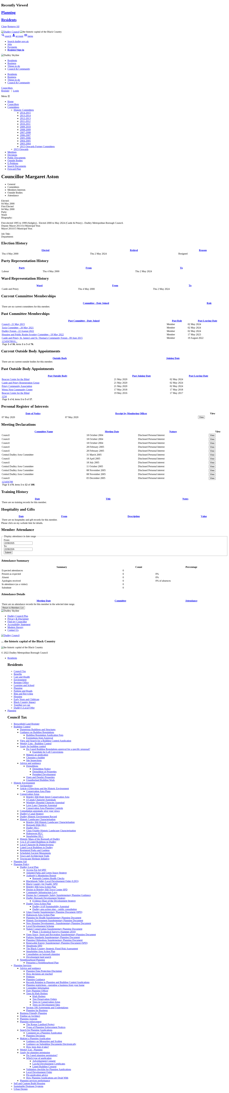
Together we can (22, 705)
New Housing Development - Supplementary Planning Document (58, 923)
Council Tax (20, 671)
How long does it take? (37, 1047)
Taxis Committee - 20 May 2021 (18, 327)
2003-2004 (25, 143)
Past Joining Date (141, 376)
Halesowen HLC (34, 833)
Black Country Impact (25, 702)
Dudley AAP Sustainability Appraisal (50, 906)
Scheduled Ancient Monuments (35, 853)
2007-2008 (25, 132)
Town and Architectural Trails (34, 856)
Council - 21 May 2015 (13, 324)
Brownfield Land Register (26, 724)
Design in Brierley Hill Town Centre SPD (46, 889)
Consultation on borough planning (43, 954)
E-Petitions (12, 163)
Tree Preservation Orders (44, 999)
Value (204, 516)
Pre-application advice (37, 1075)
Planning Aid (20, 861)
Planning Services (22, 965)
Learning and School (24, 685)
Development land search (38, 957)
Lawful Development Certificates (48, 1063)
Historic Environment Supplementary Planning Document (54, 920)
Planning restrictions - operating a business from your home (55, 985)
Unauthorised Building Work (40, 780)
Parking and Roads (23, 691)
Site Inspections (34, 760)
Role (209, 303)
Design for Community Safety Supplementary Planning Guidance (58, 895)
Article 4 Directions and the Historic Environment (44, 788)
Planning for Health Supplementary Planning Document (53, 917)
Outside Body (60, 358)
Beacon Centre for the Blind (15, 379)
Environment (20, 679)
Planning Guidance (35, 979)
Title (108, 498)
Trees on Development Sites (46, 1004)
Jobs (9, 44)
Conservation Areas (29, 794)
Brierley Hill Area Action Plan (41, 886)
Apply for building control (33, 746)
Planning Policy (21, 864)
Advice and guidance (30, 763)
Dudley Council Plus (17, 616)
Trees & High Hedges (37, 993)
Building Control (22, 726)
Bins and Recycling (23, 693)
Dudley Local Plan (29, 867)
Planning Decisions (35, 1035)
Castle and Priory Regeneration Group (20, 382)
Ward (39, 285)
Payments (12, 47)
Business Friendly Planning (33, 1013)
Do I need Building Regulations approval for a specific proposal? (58, 749)
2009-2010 (25, 126)
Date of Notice (33, 413)
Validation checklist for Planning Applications (48, 1069)
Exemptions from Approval (39, 738)
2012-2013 (25, 118)
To (181, 268)
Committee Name (44, 431)
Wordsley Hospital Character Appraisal (45, 802)
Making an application (37, 754)
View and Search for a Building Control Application (45, 740)
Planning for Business (37, 1010)
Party (22, 268)
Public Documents (16, 157)
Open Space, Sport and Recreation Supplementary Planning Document (61, 934)
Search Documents (16, 166)
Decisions (12, 155)
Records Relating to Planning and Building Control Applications (57, 982)
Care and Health (22, 677)
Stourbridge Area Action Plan (40, 951)
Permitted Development (44, 774)
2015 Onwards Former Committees (37, 146)
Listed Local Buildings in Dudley (36, 847)
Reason (203, 250)
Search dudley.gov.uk (18, 41)
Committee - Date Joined (96, 303)
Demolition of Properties (44, 771)
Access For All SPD (36, 870)
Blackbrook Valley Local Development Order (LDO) (52, 881)
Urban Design (21, 1089)
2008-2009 (25, 129)
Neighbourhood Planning (32, 959)
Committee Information (37, 988)
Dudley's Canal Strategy (32, 813)
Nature (173, 431)
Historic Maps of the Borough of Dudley (40, 839)
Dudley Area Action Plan (38, 903)
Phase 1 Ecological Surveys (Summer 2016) (54, 931)
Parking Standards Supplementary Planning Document (53, 937)
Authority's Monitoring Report (41, 875)
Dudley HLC (32, 827)
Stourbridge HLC (34, 836)
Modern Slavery (15, 627)
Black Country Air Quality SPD (42, 884)
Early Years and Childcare (26, 699)
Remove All (13, 26)
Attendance (191, 600)
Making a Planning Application (35, 1038)
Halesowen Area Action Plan (40, 915)
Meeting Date (112, 431)
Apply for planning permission (35, 1052)
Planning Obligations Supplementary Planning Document (54, 940)
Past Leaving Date (207, 320)
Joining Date (173, 358)
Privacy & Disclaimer (18, 619)
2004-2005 (25, 141)
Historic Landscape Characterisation (37, 819)
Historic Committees (24, 110)
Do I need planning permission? (41, 1055)
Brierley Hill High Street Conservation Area (47, 797)
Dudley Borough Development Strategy (45, 898)
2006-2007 (25, 135)
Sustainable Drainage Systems (28, 1086)
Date (37, 498)
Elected (45, 250)
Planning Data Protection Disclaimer (44, 971)
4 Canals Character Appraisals (41, 799)
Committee (120, 600)
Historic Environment (24, 783)
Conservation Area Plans (38, 791)
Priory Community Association (17, 386)
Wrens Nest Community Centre (17, 389)
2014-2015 (25, 112)
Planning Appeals (28, 1018)
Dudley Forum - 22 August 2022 (18, 331)
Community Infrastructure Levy (41, 892)
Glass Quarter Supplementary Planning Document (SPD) (54, 912)
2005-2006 (25, 138)
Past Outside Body (57, 376)
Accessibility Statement (18, 624)
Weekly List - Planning (31, 1049)
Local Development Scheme (40, 926)
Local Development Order (39, 1072)
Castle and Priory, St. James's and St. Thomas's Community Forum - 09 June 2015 (42, 338)
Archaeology (26, 785)
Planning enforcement (30, 1021)
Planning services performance (35, 1080)
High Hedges (38, 996)
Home (10, 101)
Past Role (177, 320)
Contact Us (13, 630)
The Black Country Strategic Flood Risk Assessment (52, 948)
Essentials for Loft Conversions (47, 752)
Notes (185, 498)
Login (16, 90)
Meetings (12, 152)
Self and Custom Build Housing (29, 1083)
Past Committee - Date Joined (84, 320)
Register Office (21, 682)
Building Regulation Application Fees (44, 735)
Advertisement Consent (43, 1061)
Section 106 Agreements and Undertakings (47, 1007)
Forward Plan (14, 169)
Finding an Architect (30, 1016)
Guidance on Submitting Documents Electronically (51, 1044)
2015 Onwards (21, 149)
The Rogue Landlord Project (40, 1024)
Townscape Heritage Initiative (34, 858)
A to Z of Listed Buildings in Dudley (38, 842)
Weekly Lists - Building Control (35, 743)
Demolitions (32, 766)
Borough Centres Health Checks (48, 878)
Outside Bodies (15, 160)
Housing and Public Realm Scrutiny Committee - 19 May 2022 (33, 334)
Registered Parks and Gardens (35, 850)
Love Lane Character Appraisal (41, 805)
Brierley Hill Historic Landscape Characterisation (50, 822)
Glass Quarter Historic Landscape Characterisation (51, 830)
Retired (134, 250)
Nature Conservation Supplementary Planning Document (54, 929)
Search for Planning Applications (36, 1030)
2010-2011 (25, 124)
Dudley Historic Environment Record (38, 816)
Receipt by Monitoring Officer (131, 413)
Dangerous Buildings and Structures (37, 729)
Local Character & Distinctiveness (37, 844)
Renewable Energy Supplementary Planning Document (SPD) (57, 943)
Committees (13, 107)
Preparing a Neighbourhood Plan (42, 962)
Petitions (30, 976)
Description (134, 516)
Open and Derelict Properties (40, 777)
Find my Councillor (17, 621)
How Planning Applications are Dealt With (47, 1077)
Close (4, 26)
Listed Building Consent (44, 1066)
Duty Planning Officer (37, 990)
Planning (18, 688)
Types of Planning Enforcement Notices (45, 1027)
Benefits (18, 674)
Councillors (13, 104)
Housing (18, 696)
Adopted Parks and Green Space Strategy (46, 872)
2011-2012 (25, 121)
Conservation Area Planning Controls (44, 808)
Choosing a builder (35, 757)
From (89, 268)
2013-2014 (25, 115)
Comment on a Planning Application (44, 1033)
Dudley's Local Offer (24, 707)
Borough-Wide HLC (36, 825)
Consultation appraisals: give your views (40, 811)
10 (14, 341)
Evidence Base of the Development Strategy (54, 900)
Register (5, 90)
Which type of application (39, 1058)
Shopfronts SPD (34, 945)
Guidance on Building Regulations (37, 732)
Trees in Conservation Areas (46, 1002)
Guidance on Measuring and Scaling (44, 1041)
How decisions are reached (39, 974)
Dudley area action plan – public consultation (54, 909)
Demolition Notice (41, 768)
